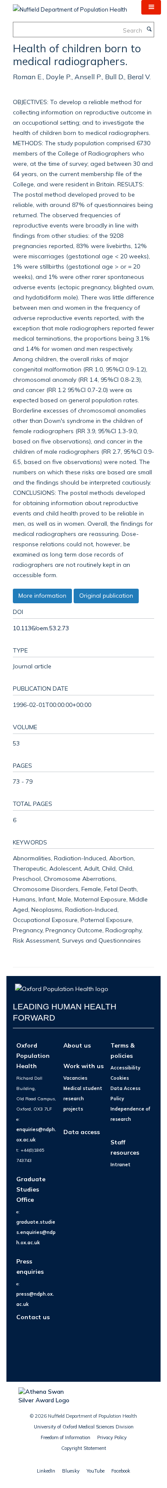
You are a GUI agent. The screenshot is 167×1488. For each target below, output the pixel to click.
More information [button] (42, 595)
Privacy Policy (112, 1437)
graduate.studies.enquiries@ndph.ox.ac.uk (36, 1232)
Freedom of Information (65, 1437)
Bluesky (71, 1471)
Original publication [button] (106, 595)
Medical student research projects (82, 1098)
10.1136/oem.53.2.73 (41, 628)
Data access (81, 1131)
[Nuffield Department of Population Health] (70, 6)
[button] (151, 7)
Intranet (120, 1165)
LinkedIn (46, 1471)
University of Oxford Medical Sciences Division (84, 1427)
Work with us (83, 1065)
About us (77, 1045)
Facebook (120, 1471)
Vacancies (75, 1078)
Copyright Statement (83, 1448)
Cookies (119, 1078)
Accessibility (125, 1068)
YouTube (95, 1471)
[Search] (149, 29)
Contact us (33, 1316)
